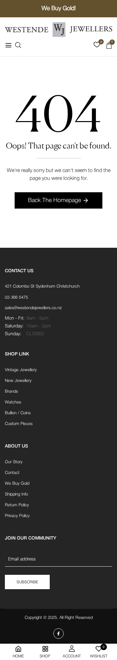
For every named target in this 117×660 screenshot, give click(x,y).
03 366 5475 (16, 297)
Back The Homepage (54, 200)
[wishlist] (97, 46)
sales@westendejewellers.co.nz (33, 308)
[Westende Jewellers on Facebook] (58, 633)
